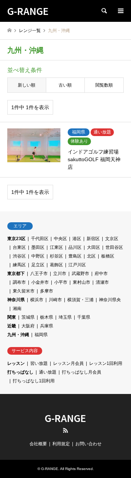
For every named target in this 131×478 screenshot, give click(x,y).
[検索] (104, 11)
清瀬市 (102, 282)
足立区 (37, 264)
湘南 (17, 308)
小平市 (60, 282)
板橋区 (107, 256)
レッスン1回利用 (105, 363)
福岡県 (41, 334)
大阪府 (28, 325)
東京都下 (16, 273)
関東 (11, 317)
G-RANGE (65, 418)
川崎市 (55, 299)
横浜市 (36, 299)
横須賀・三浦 (80, 299)
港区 (76, 238)
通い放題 (47, 372)
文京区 (111, 238)
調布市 (19, 282)
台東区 (19, 247)
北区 (91, 256)
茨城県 (28, 317)
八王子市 (39, 273)
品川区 (75, 247)
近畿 (11, 325)
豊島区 (75, 256)
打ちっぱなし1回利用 (34, 380)
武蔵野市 (80, 273)
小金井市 (40, 282)
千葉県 (83, 317)
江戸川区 (77, 264)
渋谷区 (19, 256)
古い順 (65, 85)
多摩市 (46, 291)
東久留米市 (24, 291)
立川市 (59, 273)
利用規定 (61, 443)
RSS (65, 430)
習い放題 (39, 363)
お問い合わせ (88, 443)
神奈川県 (16, 299)
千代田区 (39, 238)
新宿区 (93, 238)
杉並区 (56, 256)
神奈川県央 (110, 299)
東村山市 (81, 282)
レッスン (16, 363)
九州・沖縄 (18, 334)
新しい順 (26, 85)
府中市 (101, 273)
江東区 (56, 247)
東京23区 (16, 238)
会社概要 (38, 443)
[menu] (120, 11)
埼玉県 (65, 317)
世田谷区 (114, 247)
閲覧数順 (104, 85)
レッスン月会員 (68, 363)
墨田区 (37, 247)
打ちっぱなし (20, 372)
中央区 (60, 238)
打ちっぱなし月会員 (81, 372)
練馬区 (19, 264)
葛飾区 (56, 264)
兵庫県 (46, 325)
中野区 (37, 256)
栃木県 (46, 317)
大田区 (93, 247)
